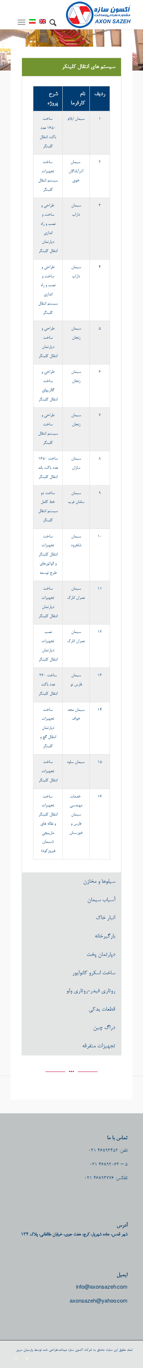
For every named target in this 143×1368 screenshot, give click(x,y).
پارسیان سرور (24, 1350)
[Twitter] (27, 1358)
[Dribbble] (16, 1358)
